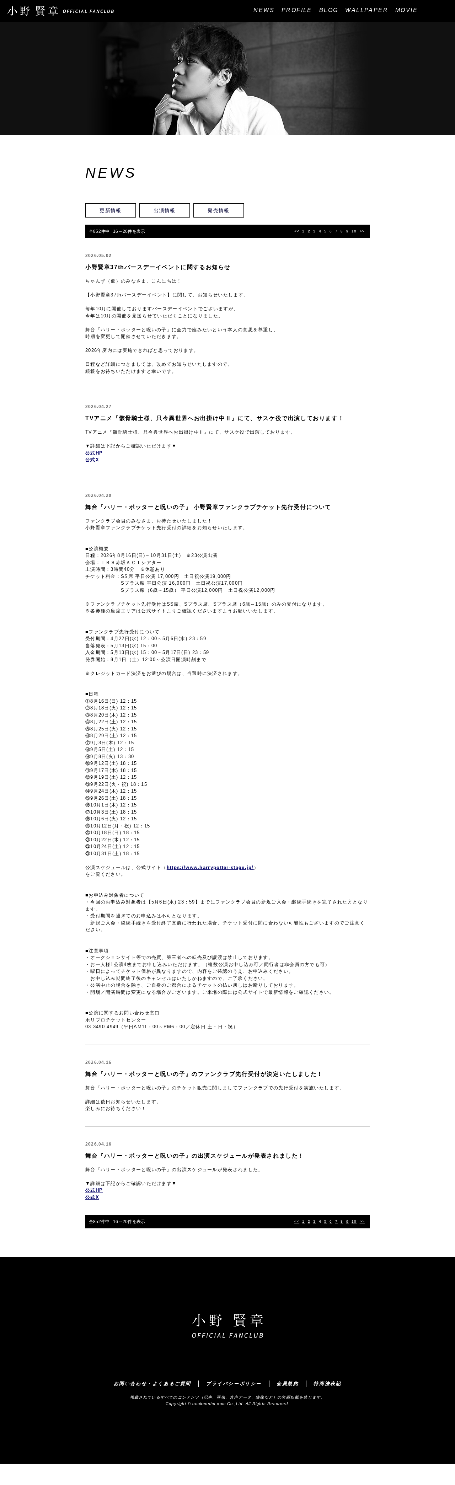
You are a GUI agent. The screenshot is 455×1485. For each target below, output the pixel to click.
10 (354, 231)
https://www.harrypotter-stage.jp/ (210, 867)
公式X (92, 459)
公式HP (94, 453)
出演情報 (165, 210)
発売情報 (219, 210)
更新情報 (111, 210)
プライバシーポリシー (234, 1383)
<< (296, 231)
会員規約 (288, 1383)
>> (362, 231)
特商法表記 (327, 1383)
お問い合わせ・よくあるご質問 (152, 1383)
